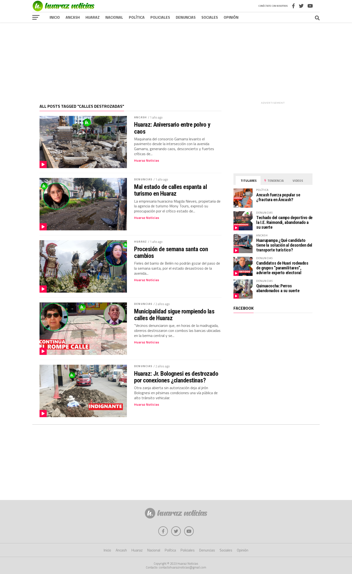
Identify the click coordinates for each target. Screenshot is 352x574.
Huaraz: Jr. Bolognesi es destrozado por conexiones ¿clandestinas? (176, 377)
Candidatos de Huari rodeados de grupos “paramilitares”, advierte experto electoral (282, 268)
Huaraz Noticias (146, 160)
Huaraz (92, 17)
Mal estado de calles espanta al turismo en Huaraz (170, 190)
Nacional (114, 17)
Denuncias (186, 17)
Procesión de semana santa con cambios (171, 252)
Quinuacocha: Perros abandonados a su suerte (278, 288)
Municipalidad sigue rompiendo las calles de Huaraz (174, 314)
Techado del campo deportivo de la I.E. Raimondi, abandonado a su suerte (284, 222)
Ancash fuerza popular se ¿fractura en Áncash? (278, 197)
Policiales (160, 17)
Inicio (55, 17)
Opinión (231, 17)
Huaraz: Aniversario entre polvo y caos (172, 128)
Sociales (209, 17)
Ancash (73, 17)
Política (137, 17)
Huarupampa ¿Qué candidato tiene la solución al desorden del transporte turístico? (284, 245)
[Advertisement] (176, 59)
